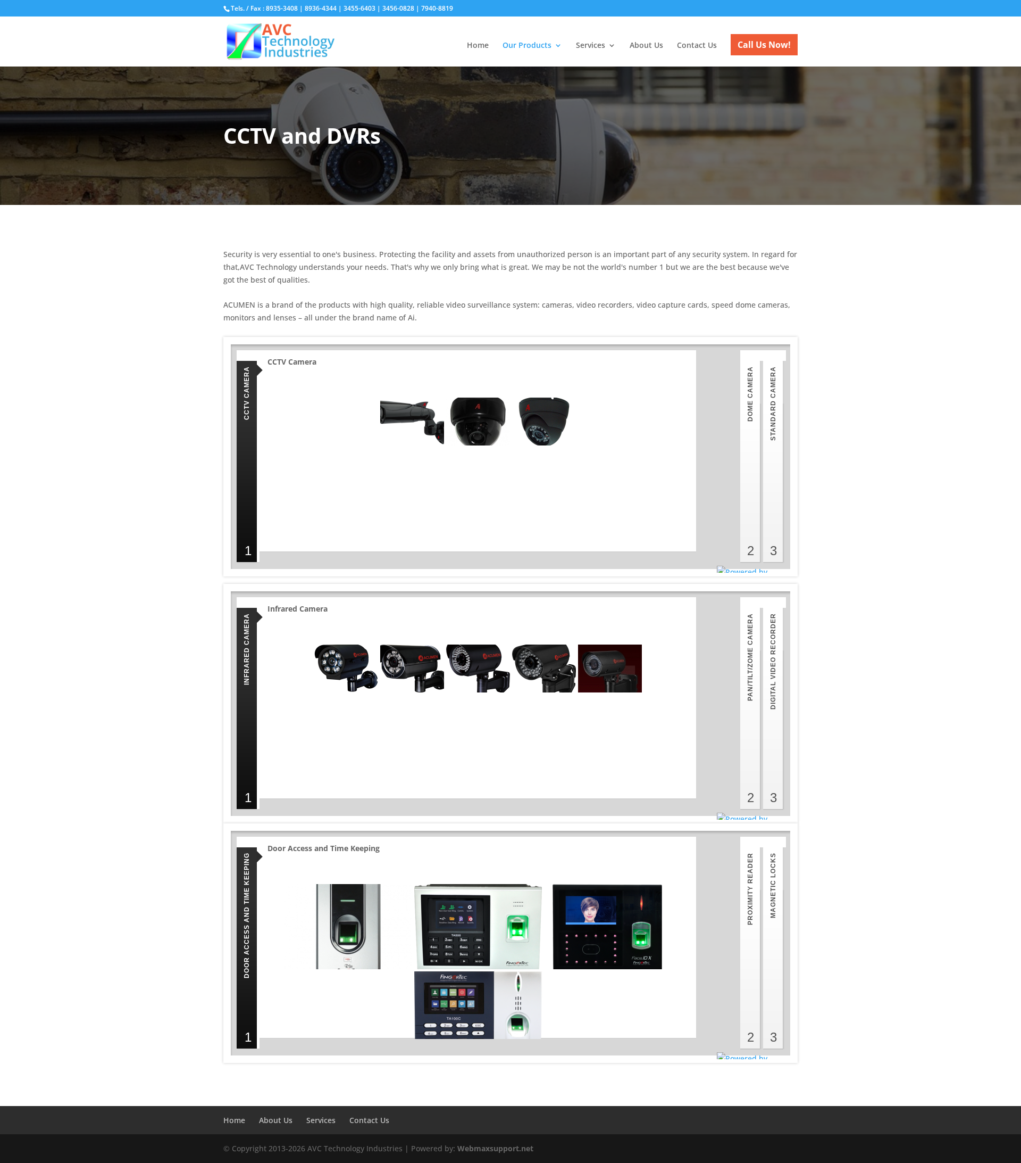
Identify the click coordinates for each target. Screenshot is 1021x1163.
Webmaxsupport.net (495, 1148)
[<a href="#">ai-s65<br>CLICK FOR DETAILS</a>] (478, 422)
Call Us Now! (764, 45)
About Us (646, 46)
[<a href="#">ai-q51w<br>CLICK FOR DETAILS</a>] (412, 422)
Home (478, 46)
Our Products (527, 46)
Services (590, 46)
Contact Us (697, 46)
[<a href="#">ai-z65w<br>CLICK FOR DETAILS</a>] (544, 422)
